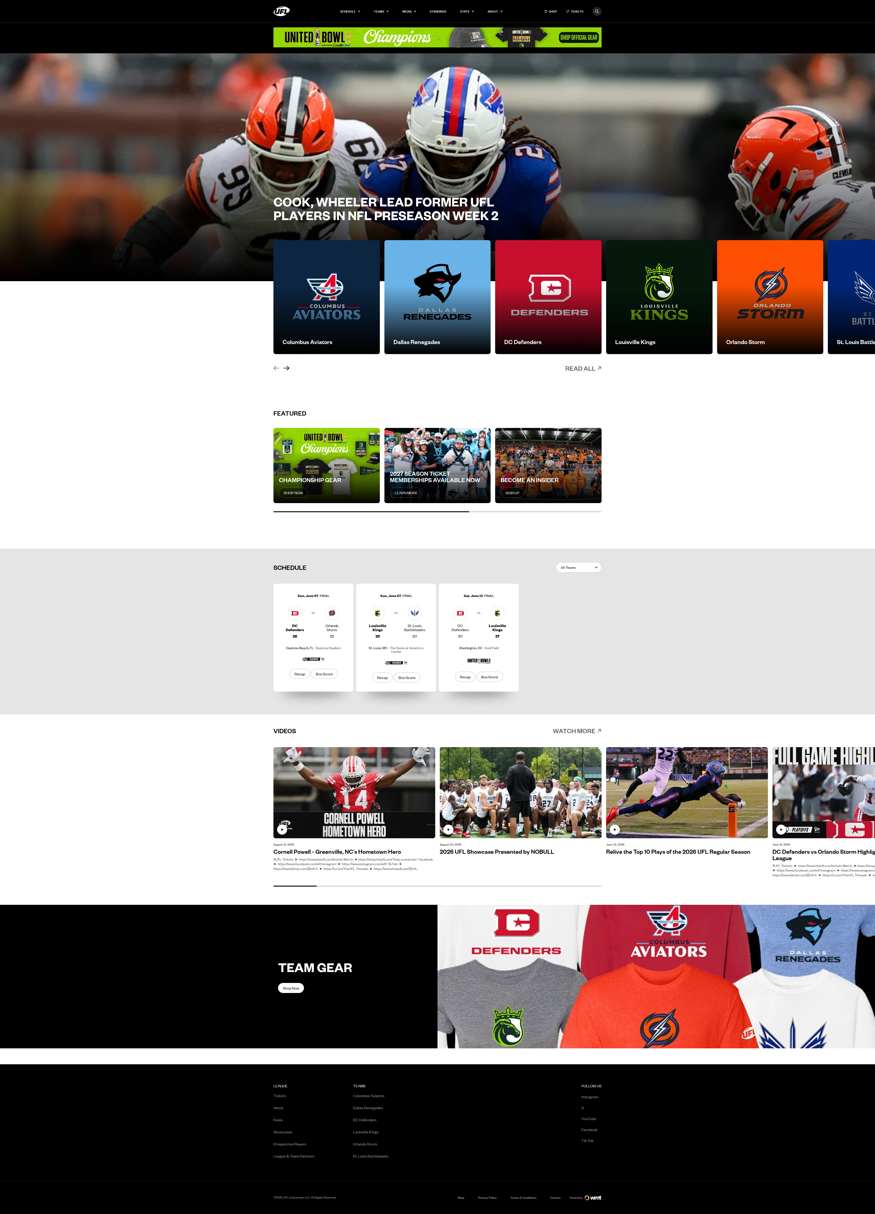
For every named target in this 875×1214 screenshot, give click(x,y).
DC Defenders (364, 1120)
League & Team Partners (293, 1156)
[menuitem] (350, 11)
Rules (278, 1120)
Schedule (348, 11)
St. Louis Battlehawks (371, 1156)
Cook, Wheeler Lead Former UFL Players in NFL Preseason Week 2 (385, 208)
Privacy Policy (487, 1198)
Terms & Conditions (523, 1198)
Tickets (279, 1095)
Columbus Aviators (368, 1095)
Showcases (282, 1132)
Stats (464, 11)
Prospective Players (289, 1144)
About (493, 11)
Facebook (590, 1129)
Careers (555, 1197)
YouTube (589, 1118)
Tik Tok (588, 1140)
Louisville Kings (365, 1132)
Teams (379, 11)
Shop (461, 1197)
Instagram (590, 1096)
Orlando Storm (365, 1144)
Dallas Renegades (368, 1108)
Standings (438, 11)
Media (407, 11)
